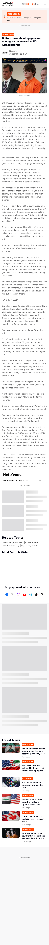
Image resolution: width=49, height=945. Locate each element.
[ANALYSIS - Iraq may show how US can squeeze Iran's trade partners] (11, 799)
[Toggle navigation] (45, 4)
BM (23, 4)
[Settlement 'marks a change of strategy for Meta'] (11, 782)
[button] (4, 15)
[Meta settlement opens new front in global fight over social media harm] (11, 833)
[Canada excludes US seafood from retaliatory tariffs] (11, 816)
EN (27, 4)
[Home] (8, 4)
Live (37, 4)
